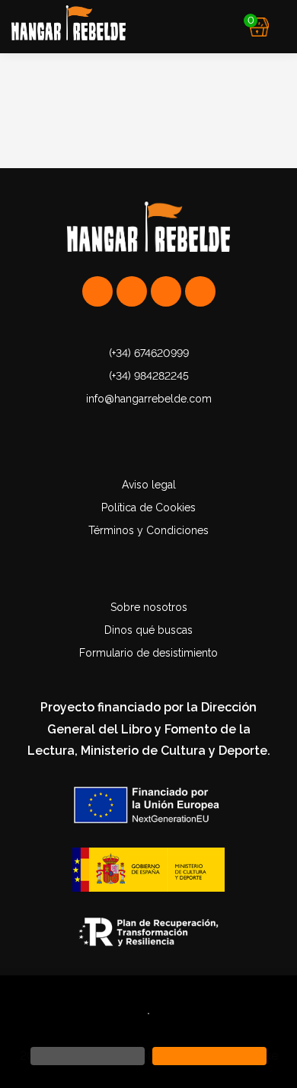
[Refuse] (87, 1056)
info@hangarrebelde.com (149, 399)
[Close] (209, 1056)
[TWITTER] (166, 291)
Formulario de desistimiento (148, 653)
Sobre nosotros (148, 607)
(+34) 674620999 (149, 353)
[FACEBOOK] (200, 291)
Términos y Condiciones (148, 530)
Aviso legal (149, 485)
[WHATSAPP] (97, 291)
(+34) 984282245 (149, 376)
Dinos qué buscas (148, 630)
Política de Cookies (148, 507)
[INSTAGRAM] (132, 291)
